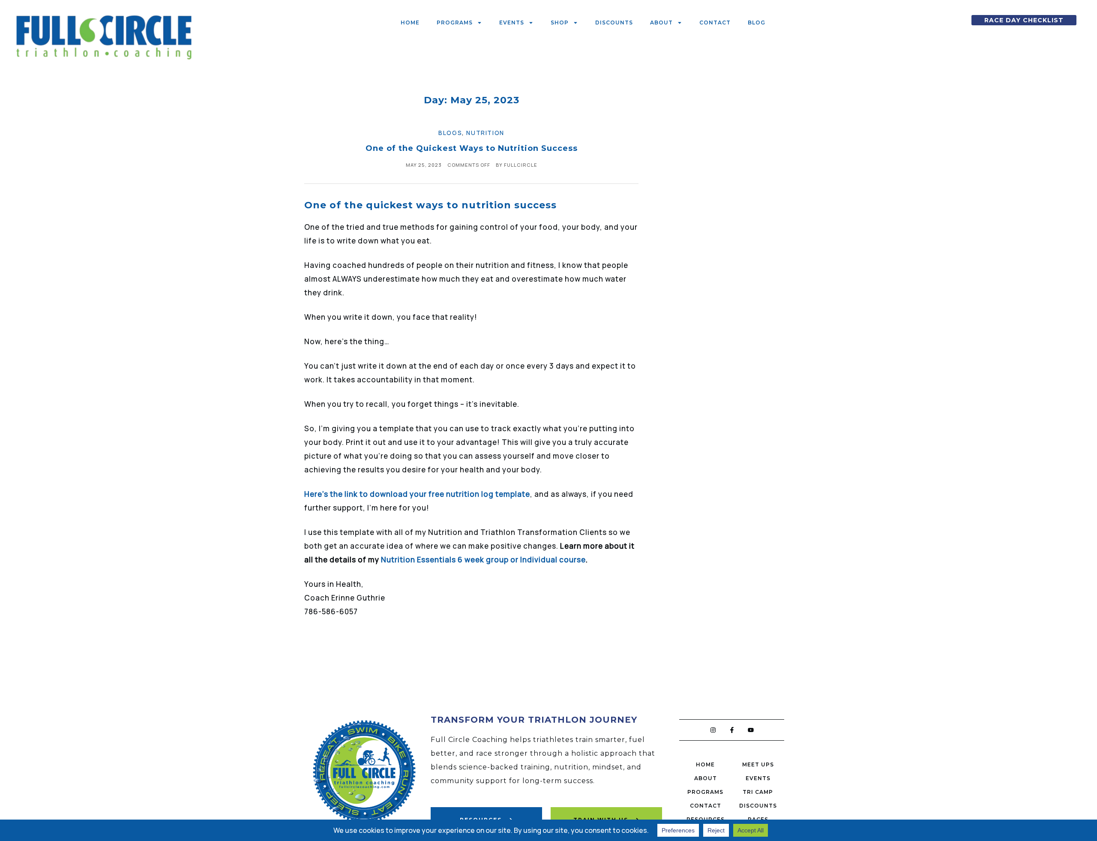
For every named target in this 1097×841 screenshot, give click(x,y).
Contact (715, 22)
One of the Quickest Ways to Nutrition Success (472, 148)
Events (511, 22)
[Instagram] (713, 730)
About (661, 22)
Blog (756, 22)
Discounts (614, 22)
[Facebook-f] (732, 730)
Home (410, 22)
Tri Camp (758, 792)
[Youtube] (751, 730)
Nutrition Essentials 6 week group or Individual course (483, 560)
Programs (455, 22)
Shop (560, 22)
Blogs (450, 133)
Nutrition (485, 133)
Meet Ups (758, 764)
